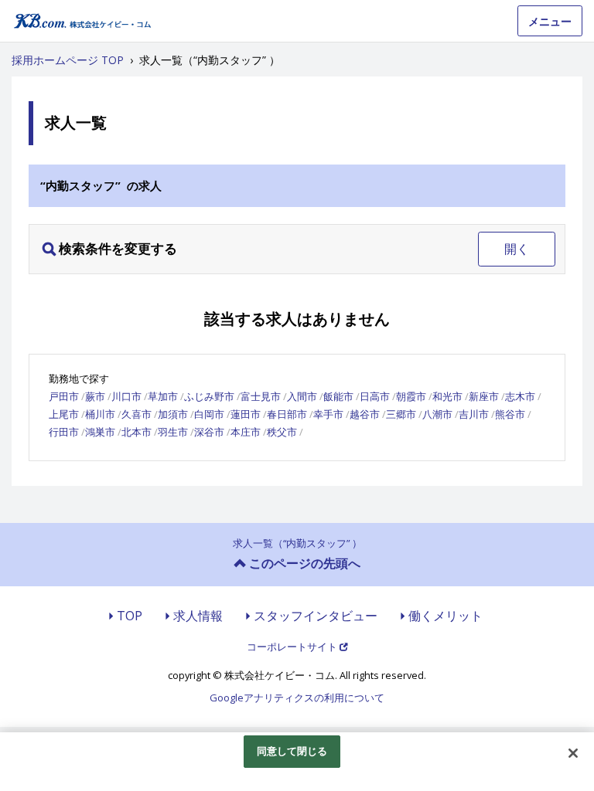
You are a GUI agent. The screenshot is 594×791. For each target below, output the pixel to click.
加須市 (173, 414)
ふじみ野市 (209, 396)
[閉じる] (573, 753)
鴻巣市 (100, 432)
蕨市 (95, 396)
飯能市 (338, 396)
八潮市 (437, 414)
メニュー (550, 21)
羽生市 (173, 432)
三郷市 (401, 414)
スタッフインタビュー (315, 615)
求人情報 (198, 615)
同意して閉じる (292, 751)
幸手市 (328, 414)
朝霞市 (411, 396)
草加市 (163, 396)
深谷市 (209, 432)
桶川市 (100, 414)
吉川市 (474, 414)
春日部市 (287, 414)
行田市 (64, 432)
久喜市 (136, 414)
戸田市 (64, 396)
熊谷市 (510, 414)
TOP (129, 615)
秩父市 (282, 432)
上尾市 (64, 414)
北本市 (136, 432)
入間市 (302, 396)
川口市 (126, 396)
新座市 (484, 396)
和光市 (447, 396)
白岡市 (209, 414)
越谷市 (365, 414)
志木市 (520, 396)
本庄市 (245, 432)
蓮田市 (245, 414)
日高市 (375, 396)
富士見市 (261, 396)
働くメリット (445, 615)
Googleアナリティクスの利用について (297, 697)
